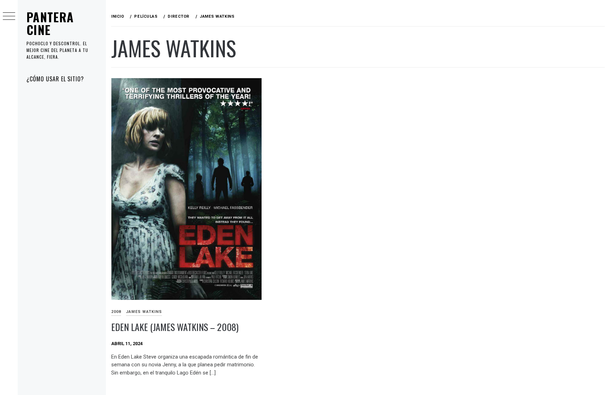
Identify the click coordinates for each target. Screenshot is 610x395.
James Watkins (144, 311)
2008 (116, 311)
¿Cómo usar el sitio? (55, 79)
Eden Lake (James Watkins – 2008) (175, 327)
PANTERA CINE (50, 23)
